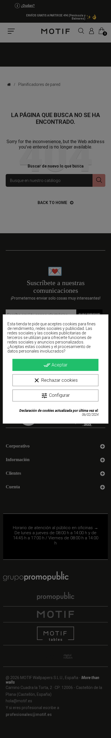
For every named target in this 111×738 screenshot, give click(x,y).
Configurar (55, 395)
